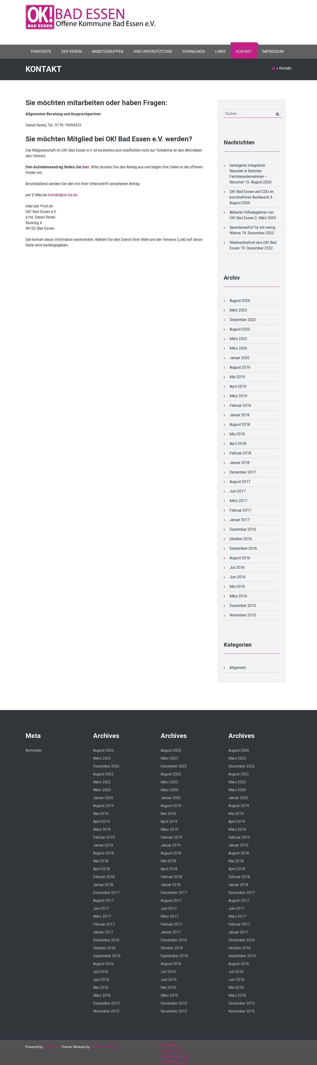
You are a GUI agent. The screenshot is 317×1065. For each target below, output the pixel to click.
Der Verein (71, 51)
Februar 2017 (240, 510)
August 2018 (240, 424)
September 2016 (243, 548)
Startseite (41, 51)
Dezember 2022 (243, 320)
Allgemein (238, 667)
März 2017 (238, 501)
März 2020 (238, 348)
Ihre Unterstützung (152, 51)
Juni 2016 (238, 577)
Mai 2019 (237, 377)
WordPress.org (173, 1062)
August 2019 (240, 367)
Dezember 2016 (243, 529)
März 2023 (238, 310)
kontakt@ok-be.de (62, 195)
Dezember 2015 (243, 605)
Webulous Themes (104, 1047)
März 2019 (238, 396)
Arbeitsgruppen (107, 51)
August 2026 (240, 300)
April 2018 (238, 443)
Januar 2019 (239, 415)
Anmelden (34, 750)
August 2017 (240, 482)
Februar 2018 (240, 453)
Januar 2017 (239, 520)
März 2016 (238, 596)
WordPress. (52, 1047)
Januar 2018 (239, 462)
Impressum (273, 51)
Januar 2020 (239, 358)
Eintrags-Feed (172, 1051)
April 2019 (238, 386)
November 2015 (243, 615)
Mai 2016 (237, 586)
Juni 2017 (238, 491)
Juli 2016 (237, 567)
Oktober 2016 (241, 539)
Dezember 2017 (243, 472)
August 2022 (240, 329)
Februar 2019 (240, 405)
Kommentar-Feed (175, 1056)
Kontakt (244, 51)
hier (85, 167)
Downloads (193, 51)
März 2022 (238, 339)
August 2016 (240, 558)
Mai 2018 (237, 434)
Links (220, 51)
